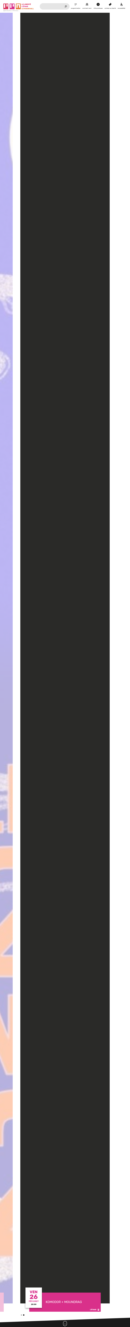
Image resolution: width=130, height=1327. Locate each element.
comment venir (87, 8)
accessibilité (121, 8)
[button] (21, 1315)
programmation (75, 8)
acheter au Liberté (110, 8)
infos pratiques (98, 8)
